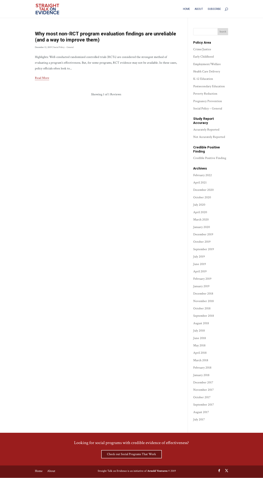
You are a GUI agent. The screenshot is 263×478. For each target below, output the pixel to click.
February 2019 (202, 279)
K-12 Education (203, 79)
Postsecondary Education (209, 86)
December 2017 (203, 382)
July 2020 (199, 205)
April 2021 (200, 182)
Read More (42, 78)
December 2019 (203, 234)
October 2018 (202, 308)
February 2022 (202, 175)
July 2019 (199, 256)
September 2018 (203, 316)
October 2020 (202, 197)
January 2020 (201, 227)
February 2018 (202, 368)
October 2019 (202, 242)
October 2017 (201, 397)
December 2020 (203, 190)
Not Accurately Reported (209, 137)
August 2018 (201, 323)
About (199, 9)
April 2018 (200, 353)
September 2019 (203, 249)
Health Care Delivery (206, 71)
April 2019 (200, 271)
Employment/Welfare (207, 64)
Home (186, 9)
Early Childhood (203, 57)
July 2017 (199, 419)
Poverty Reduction (205, 94)
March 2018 (200, 360)
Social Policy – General (207, 108)
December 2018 (203, 293)
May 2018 (199, 345)
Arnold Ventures (157, 471)
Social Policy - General (63, 47)
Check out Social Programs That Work (131, 454)
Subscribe (214, 9)
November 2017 (203, 390)
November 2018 (203, 301)
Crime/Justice (202, 49)
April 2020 (200, 212)
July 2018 (199, 331)
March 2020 (201, 219)
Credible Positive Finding (209, 158)
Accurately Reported (206, 130)
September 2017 (203, 405)
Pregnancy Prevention (207, 101)
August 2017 (201, 412)
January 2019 (201, 286)
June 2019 (199, 264)
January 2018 (201, 375)
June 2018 (199, 338)
